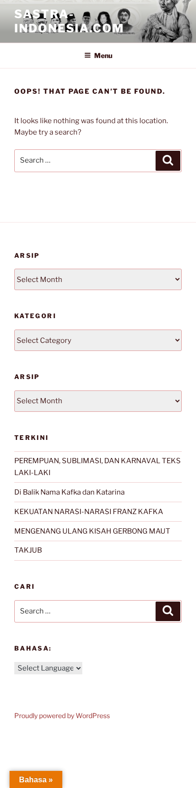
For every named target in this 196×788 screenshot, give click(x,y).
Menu (103, 55)
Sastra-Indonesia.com (69, 21)
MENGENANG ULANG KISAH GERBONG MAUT (92, 531)
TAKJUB (28, 550)
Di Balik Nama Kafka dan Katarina (69, 492)
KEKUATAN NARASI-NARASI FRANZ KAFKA (88, 511)
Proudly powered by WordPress (62, 715)
